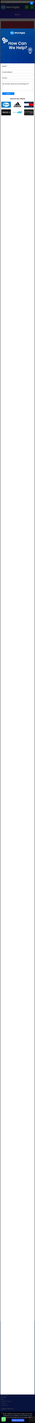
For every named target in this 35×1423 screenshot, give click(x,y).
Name (4, 66)
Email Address (7, 72)
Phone (4, 78)
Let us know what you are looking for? (15, 84)
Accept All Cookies (17, 1420)
